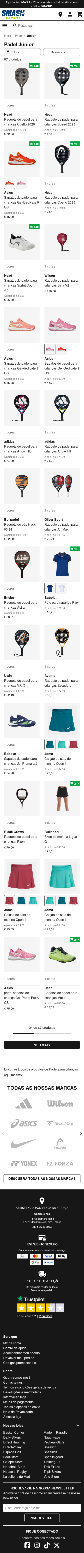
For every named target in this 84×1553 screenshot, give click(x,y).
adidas (9, 441)
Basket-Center (13, 1432)
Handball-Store (14, 1466)
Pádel (18, 36)
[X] (56, 1546)
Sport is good (53, 1456)
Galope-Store (13, 1461)
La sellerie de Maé (16, 1476)
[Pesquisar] (14, 25)
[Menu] (5, 25)
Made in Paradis (55, 1432)
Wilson (49, 275)
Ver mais (42, 1044)
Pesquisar (25, 25)
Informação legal (15, 1397)
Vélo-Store (51, 1476)
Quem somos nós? (16, 1377)
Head (8, 114)
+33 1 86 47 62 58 (42, 1227)
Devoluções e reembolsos (22, 1392)
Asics (8, 192)
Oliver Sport (53, 519)
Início (7, 36)
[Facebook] (27, 1546)
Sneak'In (50, 1447)
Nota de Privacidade (18, 1411)
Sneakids (50, 1452)
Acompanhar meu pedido (21, 1352)
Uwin (8, 675)
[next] (81, 1133)
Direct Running (14, 1442)
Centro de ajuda (15, 1348)
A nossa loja (12, 1416)
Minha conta (12, 1343)
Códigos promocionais (19, 1362)
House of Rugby (15, 1471)
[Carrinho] (80, 14)
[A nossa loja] (60, 14)
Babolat (50, 597)
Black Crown (14, 831)
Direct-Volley (12, 1447)
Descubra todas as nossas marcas (42, 1178)
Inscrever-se (42, 1517)
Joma (48, 753)
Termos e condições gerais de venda (29, 1387)
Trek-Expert (52, 1466)
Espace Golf (12, 1452)
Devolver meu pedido (18, 1357)
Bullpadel (11, 519)
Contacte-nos (42, 1213)
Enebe (9, 597)
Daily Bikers (12, 1437)
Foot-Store (11, 1456)
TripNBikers (52, 1471)
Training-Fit (52, 1461)
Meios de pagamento (18, 1402)
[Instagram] (37, 1546)
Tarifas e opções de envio (21, 1406)
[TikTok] (47, 1546)
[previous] (3, 1133)
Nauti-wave (52, 1437)
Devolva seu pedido (42, 1290)
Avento (49, 675)
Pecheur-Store (54, 1442)
